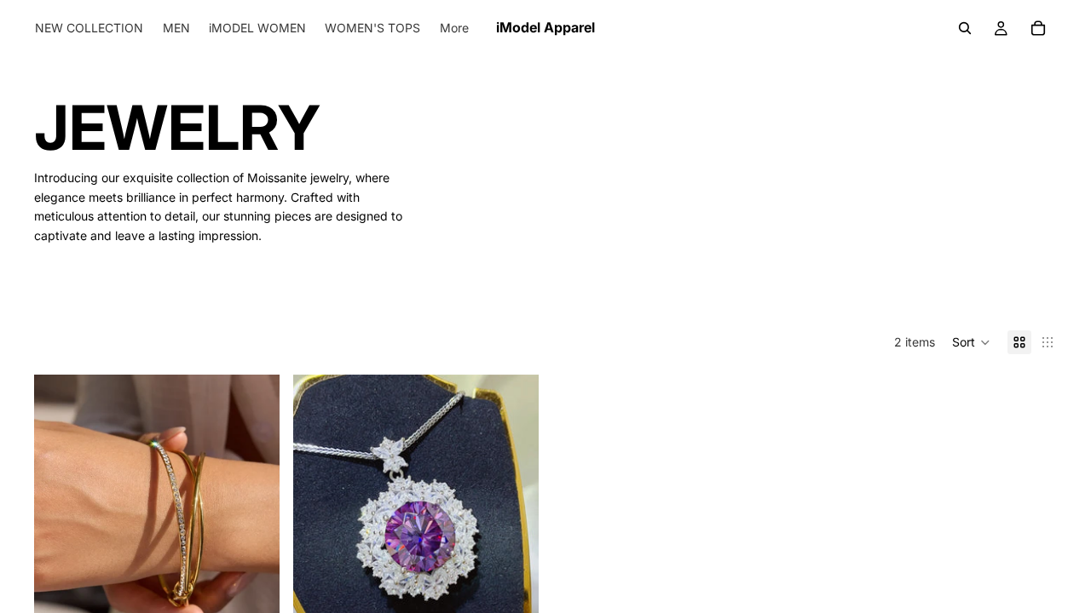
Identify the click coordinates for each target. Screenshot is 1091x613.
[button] (971, 342)
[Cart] (1038, 28)
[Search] (965, 28)
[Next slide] (254, 528)
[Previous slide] (59, 528)
